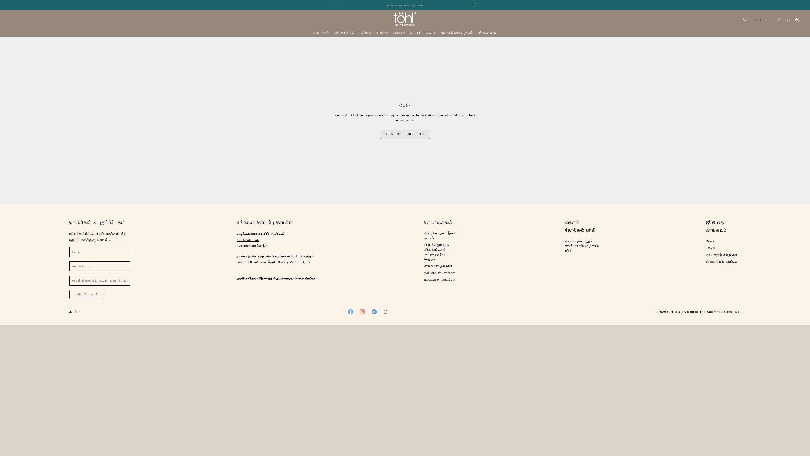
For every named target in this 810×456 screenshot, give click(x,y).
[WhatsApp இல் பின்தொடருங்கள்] (385, 312)
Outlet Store (423, 32)
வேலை (710, 241)
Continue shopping (405, 134)
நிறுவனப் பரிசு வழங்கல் (457, 32)
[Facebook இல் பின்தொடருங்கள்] (350, 311)
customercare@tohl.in (252, 245)
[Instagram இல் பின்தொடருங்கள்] (362, 311)
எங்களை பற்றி (487, 32)
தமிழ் (758, 19)
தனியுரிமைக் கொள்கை (439, 272)
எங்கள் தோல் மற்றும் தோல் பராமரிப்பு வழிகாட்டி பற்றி (582, 245)
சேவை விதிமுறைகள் (438, 265)
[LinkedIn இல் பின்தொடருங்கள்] (374, 311)
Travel (710, 248)
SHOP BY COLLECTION (352, 32)
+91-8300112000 (248, 240)
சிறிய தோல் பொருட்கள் (721, 254)
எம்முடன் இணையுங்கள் (439, 279)
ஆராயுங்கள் (321, 32)
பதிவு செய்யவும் (87, 294)
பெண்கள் (382, 32)
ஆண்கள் (399, 32)
